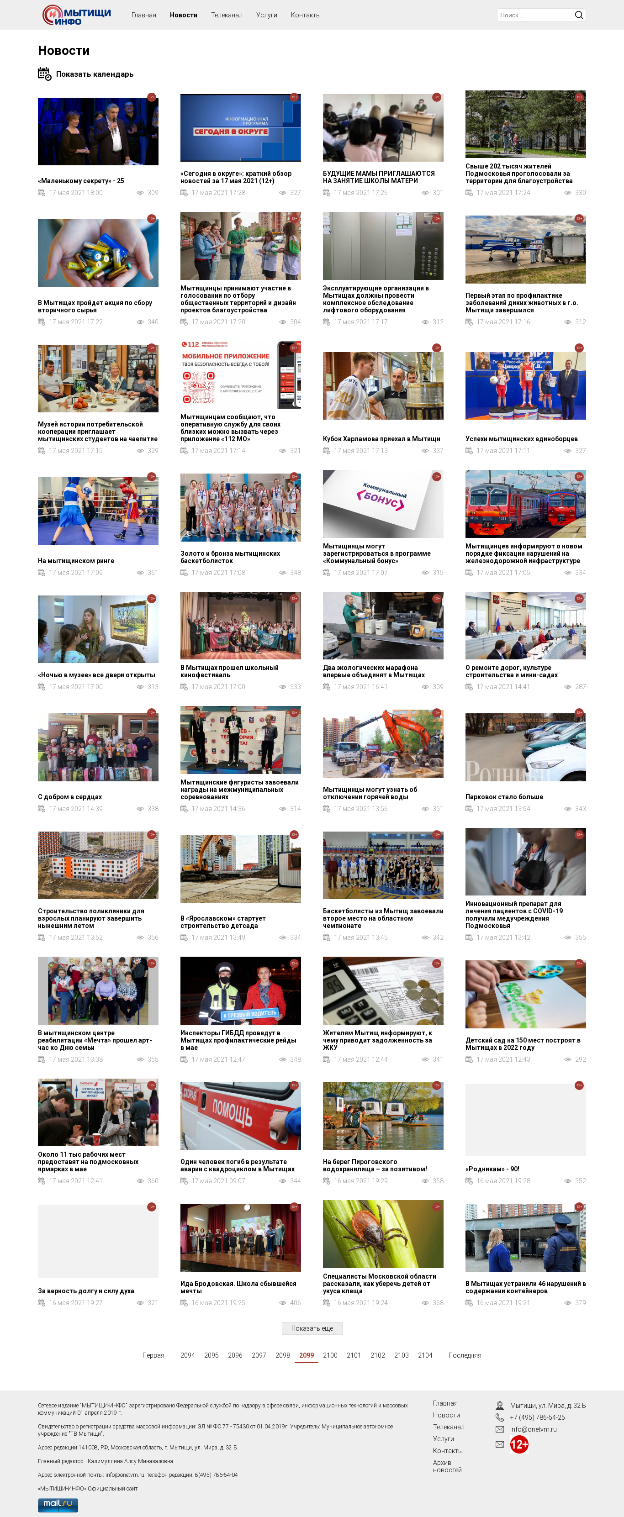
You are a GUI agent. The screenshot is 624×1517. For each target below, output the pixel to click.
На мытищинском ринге (76, 560)
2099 (306, 1355)
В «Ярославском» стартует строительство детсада (223, 922)
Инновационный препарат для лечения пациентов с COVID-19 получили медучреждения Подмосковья (514, 914)
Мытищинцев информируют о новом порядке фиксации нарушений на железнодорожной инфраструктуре (523, 553)
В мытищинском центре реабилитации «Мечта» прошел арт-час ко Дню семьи (95, 1040)
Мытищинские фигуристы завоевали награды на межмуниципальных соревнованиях (239, 790)
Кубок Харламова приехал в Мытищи (381, 438)
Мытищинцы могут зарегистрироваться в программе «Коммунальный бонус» (377, 553)
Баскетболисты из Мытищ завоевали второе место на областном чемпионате (383, 918)
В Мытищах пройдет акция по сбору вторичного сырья (95, 306)
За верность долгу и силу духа (86, 1291)
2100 (330, 1355)
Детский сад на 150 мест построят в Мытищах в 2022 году (523, 1044)
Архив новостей (447, 1466)
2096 (235, 1355)
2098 (282, 1355)
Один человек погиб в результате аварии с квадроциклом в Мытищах (237, 1165)
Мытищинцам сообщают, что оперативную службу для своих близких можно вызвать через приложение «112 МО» (230, 427)
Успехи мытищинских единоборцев (521, 438)
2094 (187, 1355)
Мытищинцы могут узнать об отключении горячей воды (370, 793)
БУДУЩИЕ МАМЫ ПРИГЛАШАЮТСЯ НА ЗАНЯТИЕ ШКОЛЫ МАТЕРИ (379, 177)
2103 (401, 1355)
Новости (183, 15)
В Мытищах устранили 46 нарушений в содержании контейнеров (525, 1287)
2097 (259, 1355)
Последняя (465, 1355)
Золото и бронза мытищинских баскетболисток (230, 557)
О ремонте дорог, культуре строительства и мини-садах (511, 671)
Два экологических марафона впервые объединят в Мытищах (374, 671)
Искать (579, 15)
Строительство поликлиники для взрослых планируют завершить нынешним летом (91, 918)
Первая (153, 1355)
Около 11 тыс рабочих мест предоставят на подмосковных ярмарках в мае (88, 1162)
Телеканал (227, 15)
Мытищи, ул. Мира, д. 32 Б (548, 1405)
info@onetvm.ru (125, 1475)
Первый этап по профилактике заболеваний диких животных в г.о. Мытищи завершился (521, 303)
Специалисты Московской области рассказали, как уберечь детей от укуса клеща (379, 1284)
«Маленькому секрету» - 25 (81, 180)
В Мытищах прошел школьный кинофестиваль (229, 671)
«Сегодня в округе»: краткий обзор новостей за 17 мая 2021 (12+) (235, 177)
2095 (211, 1355)
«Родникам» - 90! (492, 1169)
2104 (425, 1355)
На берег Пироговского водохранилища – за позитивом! (375, 1165)
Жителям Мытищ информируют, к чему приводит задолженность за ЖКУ (377, 1040)
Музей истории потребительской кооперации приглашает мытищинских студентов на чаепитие (98, 431)
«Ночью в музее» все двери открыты (96, 675)
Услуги (266, 15)
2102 (377, 1355)
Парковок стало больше (504, 797)
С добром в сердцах (70, 797)
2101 (354, 1355)
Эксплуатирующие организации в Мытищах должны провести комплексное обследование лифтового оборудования (376, 299)
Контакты (306, 15)
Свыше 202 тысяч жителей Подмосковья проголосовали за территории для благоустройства (519, 173)
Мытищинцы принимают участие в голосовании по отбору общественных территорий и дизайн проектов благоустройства (238, 299)
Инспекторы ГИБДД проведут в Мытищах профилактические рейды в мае (238, 1040)
